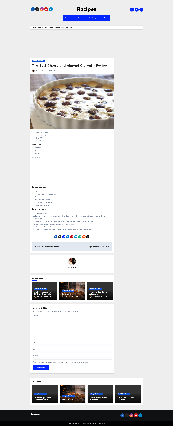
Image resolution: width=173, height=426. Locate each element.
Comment (36, 315)
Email (35, 349)
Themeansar (101, 423)
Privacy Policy (103, 18)
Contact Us (75, 18)
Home (67, 18)
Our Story (92, 18)
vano (39, 71)
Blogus (92, 423)
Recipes (86, 9)
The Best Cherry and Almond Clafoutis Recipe (69, 65)
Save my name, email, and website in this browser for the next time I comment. (61, 362)
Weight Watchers (38, 60)
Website (35, 356)
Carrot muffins (67, 294)
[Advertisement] (72, 44)
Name (35, 343)
